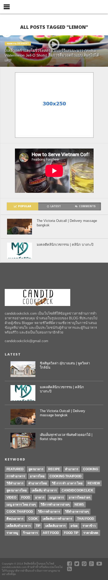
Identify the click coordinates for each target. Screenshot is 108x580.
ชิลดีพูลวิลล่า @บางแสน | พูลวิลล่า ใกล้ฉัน (65, 365)
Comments (87, 206)
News (79, 504)
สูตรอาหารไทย (17, 490)
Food (25, 497)
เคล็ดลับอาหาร (55, 526)
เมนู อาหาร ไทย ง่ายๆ (21, 504)
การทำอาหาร (16, 476)
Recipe (54, 469)
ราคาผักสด (90, 533)
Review (94, 483)
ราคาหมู (12, 533)
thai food (85, 519)
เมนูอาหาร (56, 497)
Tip (38, 526)
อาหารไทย (37, 476)
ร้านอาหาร (30, 533)
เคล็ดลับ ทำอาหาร (44, 490)
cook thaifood (20, 511)
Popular (24, 206)
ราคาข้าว (89, 526)
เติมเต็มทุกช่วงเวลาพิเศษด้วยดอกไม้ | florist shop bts (66, 437)
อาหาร (39, 497)
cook (33, 519)
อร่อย (74, 526)
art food (51, 533)
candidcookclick (77, 490)
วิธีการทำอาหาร (49, 511)
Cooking (90, 469)
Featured (15, 469)
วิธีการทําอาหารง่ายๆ (55, 504)
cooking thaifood (66, 476)
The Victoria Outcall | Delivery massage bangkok (67, 223)
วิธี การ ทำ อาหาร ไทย (67, 483)
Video (11, 497)
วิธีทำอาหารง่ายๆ (77, 511)
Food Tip (71, 533)
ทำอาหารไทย (37, 483)
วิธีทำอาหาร (15, 483)
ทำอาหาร (71, 469)
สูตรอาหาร (36, 469)
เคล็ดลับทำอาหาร (19, 526)
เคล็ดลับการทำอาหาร (57, 519)
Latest (55, 206)
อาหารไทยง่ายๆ (79, 497)
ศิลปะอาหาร (15, 519)
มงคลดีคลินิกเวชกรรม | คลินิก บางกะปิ (65, 245)
